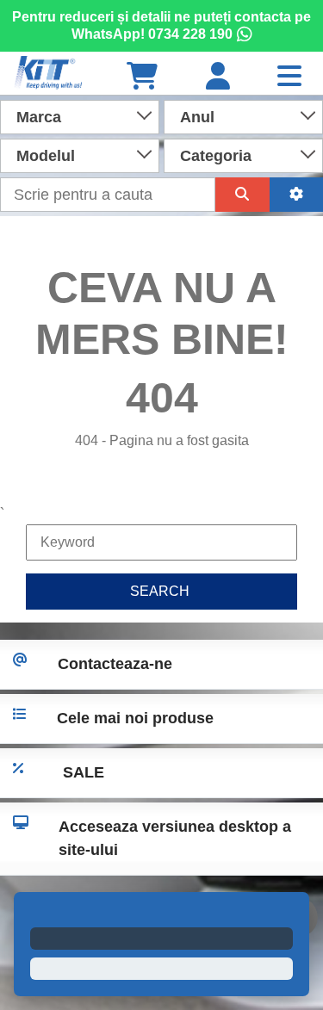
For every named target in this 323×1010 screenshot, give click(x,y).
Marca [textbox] (38, 117)
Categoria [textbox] (216, 155)
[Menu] (289, 77)
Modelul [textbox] (45, 155)
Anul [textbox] (197, 117)
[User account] (218, 77)
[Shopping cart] (142, 77)
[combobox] (79, 115)
